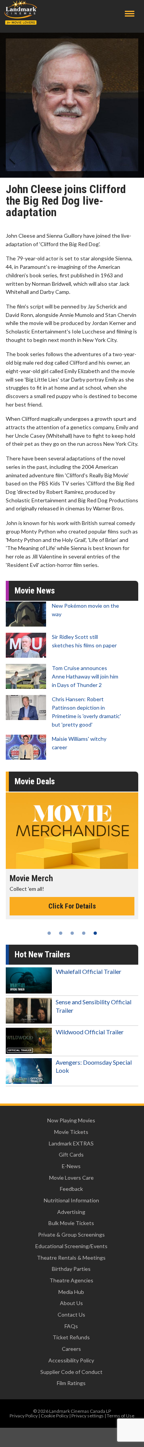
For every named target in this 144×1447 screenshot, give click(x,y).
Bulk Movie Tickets (71, 1223)
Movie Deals (35, 781)
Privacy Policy (24, 1416)
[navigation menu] (129, 13)
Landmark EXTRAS (71, 1143)
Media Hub (71, 1292)
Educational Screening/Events (71, 1246)
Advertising (71, 1212)
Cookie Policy (54, 1416)
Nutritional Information (71, 1200)
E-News (71, 1166)
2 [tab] (61, 933)
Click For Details (72, 906)
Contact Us (71, 1314)
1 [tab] (49, 933)
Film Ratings (71, 1383)
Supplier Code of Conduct (71, 1372)
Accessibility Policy (71, 1360)
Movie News (35, 590)
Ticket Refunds (71, 1337)
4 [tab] (84, 933)
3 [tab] (72, 933)
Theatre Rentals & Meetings (71, 1257)
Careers (71, 1348)
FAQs (71, 1326)
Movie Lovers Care (71, 1177)
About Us (71, 1303)
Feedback (71, 1188)
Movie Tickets (71, 1132)
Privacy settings (87, 1416)
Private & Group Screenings (71, 1234)
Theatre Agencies (71, 1280)
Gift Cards (71, 1154)
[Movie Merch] (72, 830)
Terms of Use (120, 1416)
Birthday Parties (71, 1268)
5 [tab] (95, 933)
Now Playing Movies (71, 1120)
